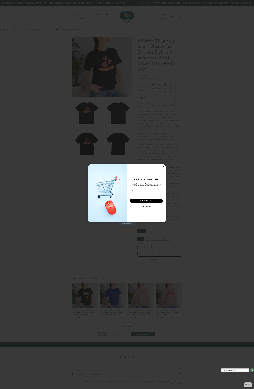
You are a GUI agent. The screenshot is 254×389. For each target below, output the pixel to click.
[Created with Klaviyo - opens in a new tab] (127, 223)
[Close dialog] (163, 166)
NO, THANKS (146, 206)
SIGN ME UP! (146, 201)
